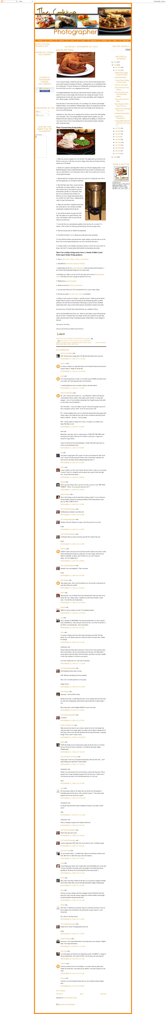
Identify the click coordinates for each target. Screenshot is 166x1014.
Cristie (62, 878)
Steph (62, 376)
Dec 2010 (118, 67)
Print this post (101, 342)
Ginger (62, 742)
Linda (62, 863)
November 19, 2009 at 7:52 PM (72, 504)
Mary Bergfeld (65, 580)
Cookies (61, 40)
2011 (115, 62)
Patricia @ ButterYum (67, 393)
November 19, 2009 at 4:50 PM (72, 477)
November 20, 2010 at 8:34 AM (72, 973)
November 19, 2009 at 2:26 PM (72, 427)
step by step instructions (75, 285)
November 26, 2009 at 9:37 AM (72, 900)
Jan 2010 (118, 153)
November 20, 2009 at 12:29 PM (73, 687)
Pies (72, 40)
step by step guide (71, 281)
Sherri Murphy (65, 691)
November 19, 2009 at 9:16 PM (72, 529)
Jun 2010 (118, 139)
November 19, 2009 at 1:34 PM (72, 388)
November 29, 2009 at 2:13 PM (72, 919)
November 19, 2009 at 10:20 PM (73, 602)
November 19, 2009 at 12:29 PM (73, 359)
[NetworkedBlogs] (44, 88)
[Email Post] (91, 338)
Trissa (62, 632)
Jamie (62, 890)
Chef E (62, 467)
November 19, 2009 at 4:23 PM (72, 462)
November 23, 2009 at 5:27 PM (72, 858)
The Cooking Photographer (68, 509)
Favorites (104, 40)
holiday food (66, 342)
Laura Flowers (38, 134)
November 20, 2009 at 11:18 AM (73, 663)
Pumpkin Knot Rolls (120, 77)
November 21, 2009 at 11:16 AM (73, 815)
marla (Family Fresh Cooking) (69, 757)
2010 (115, 65)
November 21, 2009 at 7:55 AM (72, 764)
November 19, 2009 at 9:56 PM (72, 588)
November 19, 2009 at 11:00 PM (73, 613)
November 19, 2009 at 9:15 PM (72, 515)
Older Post (103, 994)
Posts (39, 112)
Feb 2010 (118, 151)
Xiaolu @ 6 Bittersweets (67, 725)
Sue (62, 452)
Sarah (62, 788)
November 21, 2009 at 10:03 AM (73, 798)
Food (51, 40)
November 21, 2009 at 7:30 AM (72, 752)
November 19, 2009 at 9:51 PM (72, 575)
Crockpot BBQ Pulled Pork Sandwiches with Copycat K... (122, 123)
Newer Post (59, 994)
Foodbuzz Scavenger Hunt (122, 113)
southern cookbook (66, 938)
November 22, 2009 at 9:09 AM (72, 835)
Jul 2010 (117, 137)
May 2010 (118, 142)
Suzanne (63, 978)
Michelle (63, 607)
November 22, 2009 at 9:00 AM (72, 825)
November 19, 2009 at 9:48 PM (72, 561)
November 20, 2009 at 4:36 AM (72, 642)
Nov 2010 (118, 70)
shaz (62, 618)
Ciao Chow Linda (65, 850)
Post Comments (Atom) (70, 998)
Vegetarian (94, 40)
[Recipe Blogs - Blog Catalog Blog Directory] (74, 340)
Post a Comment (60, 990)
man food (75, 344)
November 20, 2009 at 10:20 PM (73, 737)
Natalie (62, 905)
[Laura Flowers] (41, 157)
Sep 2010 (118, 131)
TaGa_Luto (64, 951)
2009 (115, 157)
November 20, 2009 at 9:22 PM (72, 720)
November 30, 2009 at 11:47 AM (73, 946)
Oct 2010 (118, 128)
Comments (40, 115)
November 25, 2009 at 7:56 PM (72, 885)
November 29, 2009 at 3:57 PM (72, 934)
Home (40, 40)
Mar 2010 (118, 148)
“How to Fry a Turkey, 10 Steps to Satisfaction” (75, 259)
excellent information (77, 268)
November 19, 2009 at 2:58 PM (72, 448)
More (115, 40)
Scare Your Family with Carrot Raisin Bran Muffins (121, 94)
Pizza (83, 40)
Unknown (63, 363)
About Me (125, 40)
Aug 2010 (118, 134)
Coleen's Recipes (65, 494)
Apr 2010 (118, 145)
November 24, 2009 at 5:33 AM (72, 873)
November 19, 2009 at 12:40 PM (73, 371)
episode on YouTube (75, 263)
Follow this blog (44, 90)
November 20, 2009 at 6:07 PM (72, 710)
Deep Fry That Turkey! (65, 50)
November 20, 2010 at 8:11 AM (72, 959)
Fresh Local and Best (66, 353)
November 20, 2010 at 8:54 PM (72, 986)
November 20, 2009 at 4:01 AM (72, 627)
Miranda (63, 482)
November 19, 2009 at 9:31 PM (72, 544)
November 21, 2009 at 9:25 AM (72, 783)
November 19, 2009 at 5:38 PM (72, 490)
